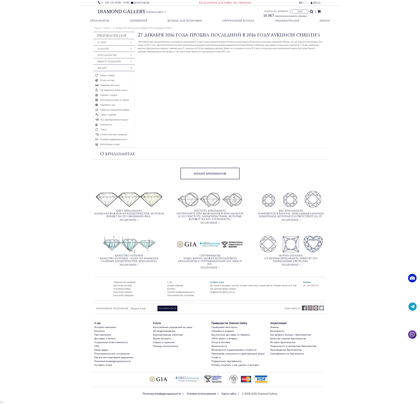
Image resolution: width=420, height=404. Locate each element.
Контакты (171, 288)
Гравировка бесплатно (224, 327)
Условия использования (201, 393)
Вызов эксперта (162, 338)
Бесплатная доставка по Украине (230, 334)
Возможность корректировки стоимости (234, 350)
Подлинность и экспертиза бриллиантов (293, 346)
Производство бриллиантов (286, 350)
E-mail (294, 285)
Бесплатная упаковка (122, 292)
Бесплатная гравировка (123, 295)
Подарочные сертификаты (226, 361)
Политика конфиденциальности (180, 292)
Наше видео (101, 350)
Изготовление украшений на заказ (172, 327)
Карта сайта (229, 393)
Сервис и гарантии (164, 342)
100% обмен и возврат (224, 338)
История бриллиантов (282, 342)
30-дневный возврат (122, 288)
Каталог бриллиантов (210, 173)
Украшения (138, 21)
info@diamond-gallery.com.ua (222, 292)
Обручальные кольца (238, 21)
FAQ (96, 346)
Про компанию (102, 334)
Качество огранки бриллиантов (288, 338)
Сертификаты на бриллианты (287, 353)
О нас (169, 282)
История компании (175, 285)
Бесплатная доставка (122, 285)
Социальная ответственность (111, 342)
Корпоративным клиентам (168, 334)
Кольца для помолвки (185, 21)
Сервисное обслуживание (124, 282)
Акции (324, 21)
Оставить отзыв (217, 282)
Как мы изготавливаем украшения (113, 357)
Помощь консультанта (165, 346)
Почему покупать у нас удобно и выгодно (235, 365)
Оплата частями (220, 342)
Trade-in (216, 357)
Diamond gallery (122, 11)
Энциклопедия (287, 21)
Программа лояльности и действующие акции (237, 353)
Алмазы (274, 327)
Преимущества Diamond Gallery (229, 323)
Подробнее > (129, 220)
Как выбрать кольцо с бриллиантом (290, 334)
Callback (232, 288)
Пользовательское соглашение (180, 295)
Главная (97, 27)
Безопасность (219, 346)
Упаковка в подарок (222, 331)
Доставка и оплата (105, 338)
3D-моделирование (164, 331)
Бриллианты (99, 21)
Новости (107, 27)
